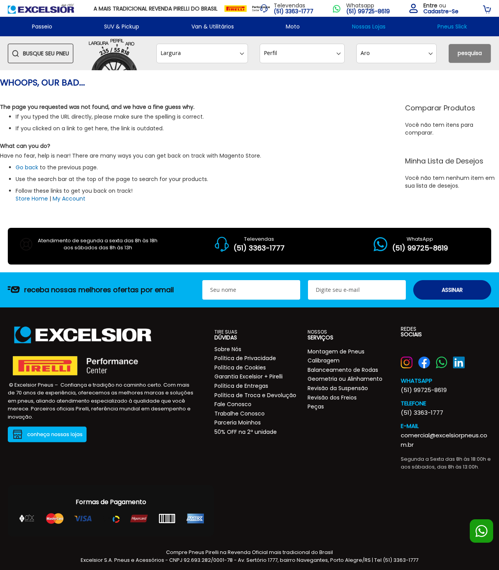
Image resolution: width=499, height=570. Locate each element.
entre (430, 5)
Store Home (32, 198)
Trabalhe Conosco (239, 413)
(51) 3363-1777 (422, 412)
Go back (27, 167)
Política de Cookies (240, 367)
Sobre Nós (227, 349)
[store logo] (41, 8)
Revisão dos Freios (332, 397)
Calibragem (324, 360)
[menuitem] (42, 26)
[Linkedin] (459, 362)
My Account (69, 198)
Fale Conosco (232, 404)
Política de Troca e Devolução (255, 395)
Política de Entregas (241, 386)
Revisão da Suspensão (338, 388)
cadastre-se (440, 11)
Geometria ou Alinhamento (345, 379)
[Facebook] (424, 362)
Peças (316, 406)
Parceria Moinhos (237, 422)
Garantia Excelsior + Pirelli (248, 376)
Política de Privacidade (245, 358)
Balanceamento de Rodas (343, 370)
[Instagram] (406, 362)
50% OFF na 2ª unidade (245, 432)
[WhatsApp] (442, 362)
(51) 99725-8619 (424, 390)
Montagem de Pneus (336, 351)
